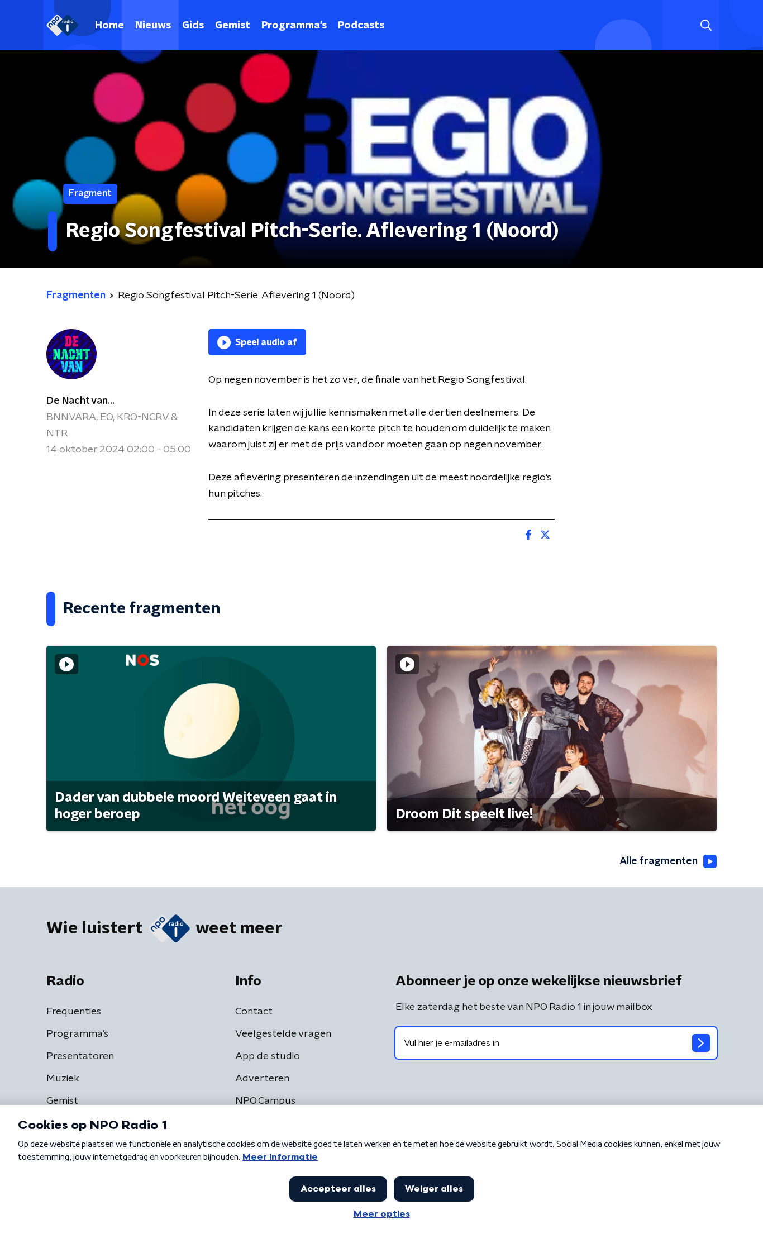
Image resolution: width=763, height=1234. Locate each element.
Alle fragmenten (658, 861)
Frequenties (73, 1012)
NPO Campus (265, 1101)
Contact (254, 1012)
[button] (706, 25)
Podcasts (361, 26)
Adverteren (262, 1079)
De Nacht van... (80, 401)
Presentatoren (80, 1056)
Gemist (232, 26)
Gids (193, 26)
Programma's (294, 26)
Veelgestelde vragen (283, 1034)
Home (109, 26)
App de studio (267, 1056)
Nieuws (153, 26)
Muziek (62, 1079)
